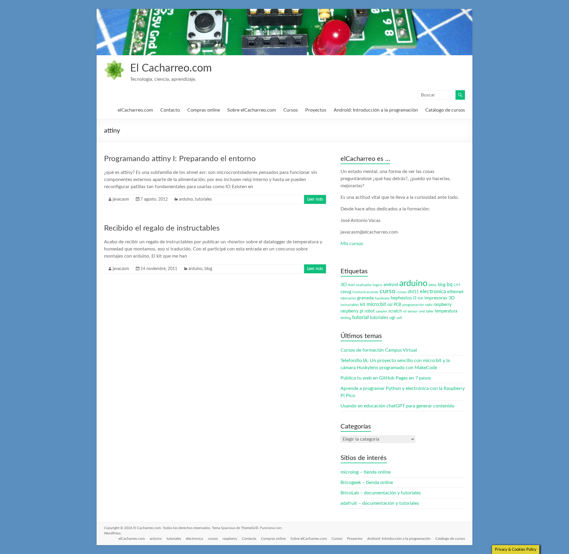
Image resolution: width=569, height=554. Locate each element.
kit (362, 304)
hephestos (401, 298)
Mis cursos (352, 243)
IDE (420, 298)
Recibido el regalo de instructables (162, 228)
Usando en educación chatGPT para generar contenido (397, 406)
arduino (186, 199)
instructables (350, 305)
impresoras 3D (439, 298)
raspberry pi (352, 311)
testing (346, 318)
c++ (457, 285)
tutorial (360, 317)
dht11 (413, 292)
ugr (392, 318)
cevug (346, 292)
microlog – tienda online (366, 472)
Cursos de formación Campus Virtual (379, 350)
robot (370, 311)
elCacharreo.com (135, 110)
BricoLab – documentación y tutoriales (381, 492)
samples (381, 311)
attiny (433, 285)
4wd (351, 285)
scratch (395, 311)
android (390, 284)
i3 (414, 298)
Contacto (170, 110)
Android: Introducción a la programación (376, 110)
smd (422, 311)
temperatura (446, 311)
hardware (382, 298)
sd (404, 311)
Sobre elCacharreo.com (251, 110)
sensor (412, 311)
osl (389, 305)
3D (344, 284)
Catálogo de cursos (445, 110)
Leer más (315, 199)
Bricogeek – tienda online (367, 482)
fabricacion (348, 298)
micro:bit (376, 304)
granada (365, 298)
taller (430, 311)
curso (387, 291)
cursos (402, 292)
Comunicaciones (365, 292)
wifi (399, 318)
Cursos (290, 110)
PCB (397, 305)
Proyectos (315, 110)
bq (450, 284)
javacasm (121, 199)
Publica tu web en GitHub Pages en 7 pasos (386, 378)
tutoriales (203, 199)
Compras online (203, 110)
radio (428, 305)
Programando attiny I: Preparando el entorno (180, 159)
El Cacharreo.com (171, 68)
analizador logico (369, 285)
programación (413, 305)
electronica (433, 291)
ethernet (455, 292)
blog (208, 269)
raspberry (443, 304)
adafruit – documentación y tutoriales (380, 503)
